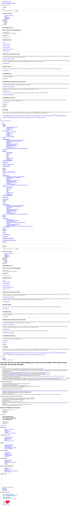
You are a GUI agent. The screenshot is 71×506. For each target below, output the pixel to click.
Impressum (4, 488)
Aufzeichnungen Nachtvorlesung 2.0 (11, 462)
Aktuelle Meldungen (8, 452)
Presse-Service (7, 456)
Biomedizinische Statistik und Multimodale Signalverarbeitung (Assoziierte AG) (20, 226)
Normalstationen (65, 390)
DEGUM (23, 370)
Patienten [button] (4, 168)
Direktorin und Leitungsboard (11, 131)
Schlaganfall (9, 146)
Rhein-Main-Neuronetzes (32, 379)
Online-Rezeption (7, 431)
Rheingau (26, 402)
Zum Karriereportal (5, 70)
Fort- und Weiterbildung (8, 448)
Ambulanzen (11, 374)
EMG (8, 190)
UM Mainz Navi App (6, 50)
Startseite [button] (3, 124)
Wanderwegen (61, 402)
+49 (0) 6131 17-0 (7, 37)
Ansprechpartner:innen (8, 455)
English (6, 22)
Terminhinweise (7, 461)
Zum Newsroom (5, 78)
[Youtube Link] (3, 480)
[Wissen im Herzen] (6, 503)
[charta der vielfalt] (5, 504)
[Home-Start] (3, 123)
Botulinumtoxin (9, 178)
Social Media (7, 453)
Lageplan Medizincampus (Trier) (7, 49)
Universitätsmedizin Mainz (6, 1)
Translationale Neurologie (11, 225)
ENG (7, 191)
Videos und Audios (8, 454)
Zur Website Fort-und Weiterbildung (8, 94)
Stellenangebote (7, 18)
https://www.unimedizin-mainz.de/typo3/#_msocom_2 (22, 374)
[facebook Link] (3, 483)
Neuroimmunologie (10, 219)
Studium (6, 439)
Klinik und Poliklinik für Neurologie (8, 3)
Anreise (3, 42)
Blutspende (6, 19)
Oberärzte (8, 132)
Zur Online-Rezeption (6, 63)
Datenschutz (4, 489)
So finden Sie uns (3, 425)
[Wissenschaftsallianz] (9, 499)
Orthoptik (8, 158)
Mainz (18, 402)
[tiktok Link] (3, 485)
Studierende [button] (4, 228)
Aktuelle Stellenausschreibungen (12, 127)
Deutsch (6, 21)
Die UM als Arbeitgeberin (9, 444)
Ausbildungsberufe (8, 446)
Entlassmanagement (10, 129)
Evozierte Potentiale (10, 157)
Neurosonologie (9, 153)
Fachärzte (8, 134)
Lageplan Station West (6, 45)
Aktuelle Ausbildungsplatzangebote (10, 447)
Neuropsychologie (10, 152)
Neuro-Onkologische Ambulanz (12, 145)
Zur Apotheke (4, 104)
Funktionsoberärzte (10, 133)
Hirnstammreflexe (10, 159)
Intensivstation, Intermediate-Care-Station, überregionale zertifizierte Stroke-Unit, (44, 390)
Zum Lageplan (2, 414)
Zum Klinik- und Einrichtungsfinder (8, 58)
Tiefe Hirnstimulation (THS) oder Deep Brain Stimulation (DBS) (17, 148)
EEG (7, 154)
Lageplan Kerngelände (6, 43)
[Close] (6, 169)
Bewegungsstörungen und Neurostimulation (14, 141)
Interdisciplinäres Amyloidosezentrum (13, 143)
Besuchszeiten (7, 17)
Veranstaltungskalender (8, 460)
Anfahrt (6, 16)
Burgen (52, 402)
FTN (63, 376)
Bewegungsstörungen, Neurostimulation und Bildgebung (16, 222)
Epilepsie (8, 179)
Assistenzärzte (9, 135)
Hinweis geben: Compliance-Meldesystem (11, 470)
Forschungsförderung (8, 438)
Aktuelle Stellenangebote (9, 445)
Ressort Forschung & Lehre (9, 440)
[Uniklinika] (9, 496)
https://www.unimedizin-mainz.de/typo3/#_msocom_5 (22, 391)
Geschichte (6, 469)
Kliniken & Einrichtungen (9, 15)
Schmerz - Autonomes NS (11, 147)
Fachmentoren (43, 373)
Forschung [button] (4, 214)
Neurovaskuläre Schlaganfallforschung (13, 224)
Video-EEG (9, 155)
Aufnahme (6, 432)
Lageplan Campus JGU (6, 47)
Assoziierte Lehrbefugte (11, 136)
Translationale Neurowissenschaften (12, 220)
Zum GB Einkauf (5, 102)
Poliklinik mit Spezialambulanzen (7, 391)
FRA (12, 405)
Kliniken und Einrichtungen (9, 429)
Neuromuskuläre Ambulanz (11, 144)
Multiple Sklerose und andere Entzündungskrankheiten (16, 140)
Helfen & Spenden (8, 471)
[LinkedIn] (3, 478)
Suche (3, 9)
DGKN (46, 370)
